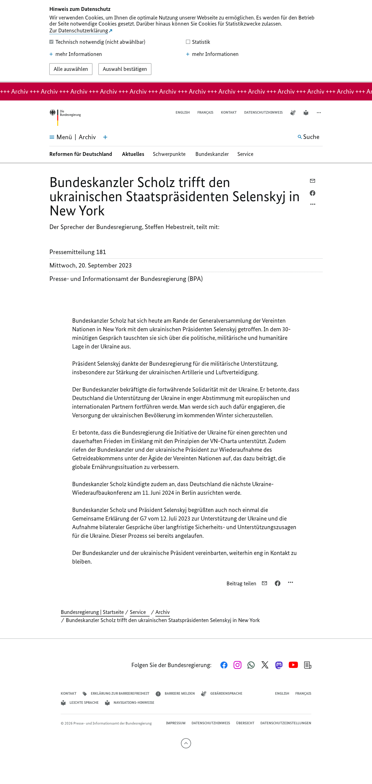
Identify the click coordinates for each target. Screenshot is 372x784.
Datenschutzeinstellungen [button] (285, 723)
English (183, 112)
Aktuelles (133, 154)
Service (247, 154)
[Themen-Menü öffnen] (105, 137)
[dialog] (186, 41)
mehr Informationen (78, 54)
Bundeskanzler (212, 154)
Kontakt (229, 112)
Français (205, 112)
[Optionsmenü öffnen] (313, 205)
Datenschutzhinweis (263, 112)
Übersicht (245, 723)
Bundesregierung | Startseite (92, 612)
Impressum (175, 723)
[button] (319, 113)
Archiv (162, 612)
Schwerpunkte (170, 154)
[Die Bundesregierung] (65, 118)
